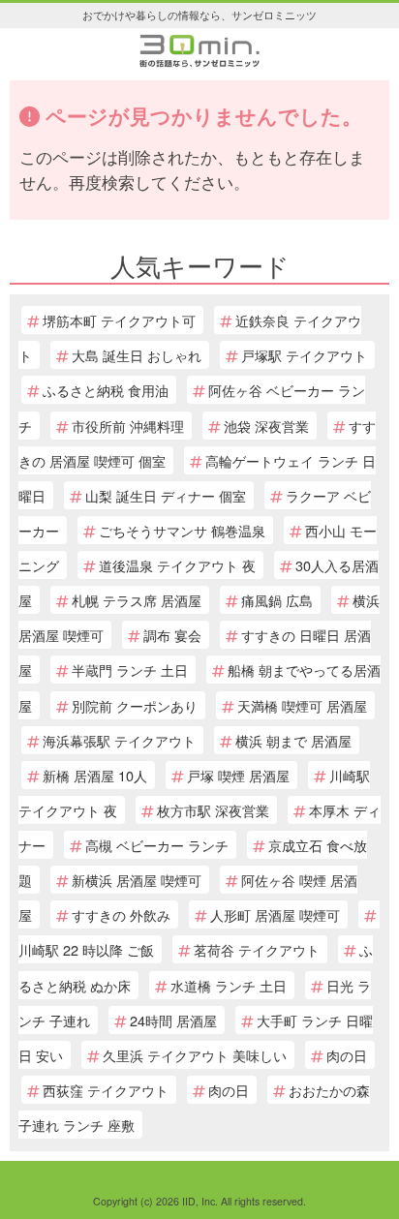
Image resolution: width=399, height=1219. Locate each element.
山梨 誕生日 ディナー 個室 (165, 495)
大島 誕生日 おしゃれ (136, 355)
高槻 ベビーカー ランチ (157, 845)
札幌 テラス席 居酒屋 (136, 600)
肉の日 (346, 1055)
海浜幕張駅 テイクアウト (119, 740)
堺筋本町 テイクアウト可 (119, 320)
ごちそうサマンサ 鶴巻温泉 (182, 530)
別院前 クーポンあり (135, 705)
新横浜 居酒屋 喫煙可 (136, 879)
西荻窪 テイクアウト (106, 1090)
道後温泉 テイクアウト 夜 (177, 565)
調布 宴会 (172, 635)
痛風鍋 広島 (277, 600)
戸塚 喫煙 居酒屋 (238, 775)
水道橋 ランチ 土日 (228, 985)
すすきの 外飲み (121, 914)
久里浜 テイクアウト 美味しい (195, 1055)
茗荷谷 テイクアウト (257, 949)
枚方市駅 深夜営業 (213, 810)
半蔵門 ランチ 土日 (130, 669)
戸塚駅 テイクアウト (304, 355)
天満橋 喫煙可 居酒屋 (302, 705)
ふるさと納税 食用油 (106, 390)
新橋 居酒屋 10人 (95, 775)
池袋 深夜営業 (266, 425)
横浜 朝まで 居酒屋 (293, 740)
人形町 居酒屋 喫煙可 (275, 914)
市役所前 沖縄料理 (128, 425)
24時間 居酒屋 (173, 1020)
